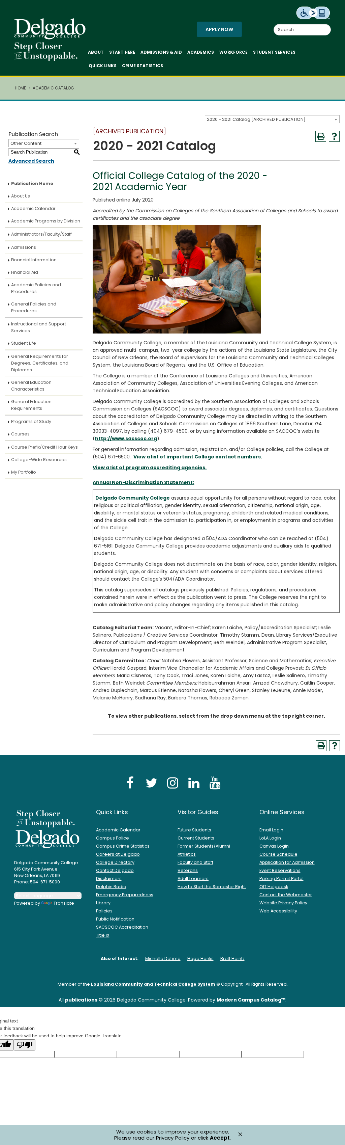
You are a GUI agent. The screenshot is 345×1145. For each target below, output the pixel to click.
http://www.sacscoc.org (126, 438)
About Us (20, 196)
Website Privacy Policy (283, 903)
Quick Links (103, 66)
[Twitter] (151, 782)
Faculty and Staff (195, 862)
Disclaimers (109, 878)
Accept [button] (220, 1138)
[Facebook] (130, 782)
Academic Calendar (33, 208)
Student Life (23, 343)
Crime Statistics (142, 66)
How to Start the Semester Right (212, 886)
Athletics (187, 854)
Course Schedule (278, 854)
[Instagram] (172, 782)
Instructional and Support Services (38, 327)
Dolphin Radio (111, 886)
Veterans (188, 870)
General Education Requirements (31, 405)
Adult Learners (193, 878)
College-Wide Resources (39, 459)
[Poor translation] (24, 1044)
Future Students (194, 830)
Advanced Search (31, 161)
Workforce (233, 52)
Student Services (274, 52)
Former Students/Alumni (204, 846)
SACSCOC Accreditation (122, 927)
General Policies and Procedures (33, 307)
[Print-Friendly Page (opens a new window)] (320, 136)
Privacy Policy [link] (172, 1137)
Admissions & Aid (161, 52)
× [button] (240, 1134)
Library (103, 903)
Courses (20, 434)
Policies (104, 911)
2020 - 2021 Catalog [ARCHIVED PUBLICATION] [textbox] (256, 119)
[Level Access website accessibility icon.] (313, 12)
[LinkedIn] (194, 782)
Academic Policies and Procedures (36, 288)
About (96, 52)
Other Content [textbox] (25, 143)
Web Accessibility (278, 911)
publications (81, 999)
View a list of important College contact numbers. (197, 456)
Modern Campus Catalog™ (251, 999)
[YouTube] (215, 782)
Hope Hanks (200, 958)
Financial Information (34, 260)
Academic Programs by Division (45, 221)
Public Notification (115, 919)
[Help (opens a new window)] (334, 136)
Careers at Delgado (118, 854)
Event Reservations (280, 870)
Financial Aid (24, 272)
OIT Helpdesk (273, 886)
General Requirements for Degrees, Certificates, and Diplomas (39, 363)
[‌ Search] (327, 26)
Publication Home (32, 183)
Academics (200, 52)
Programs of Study (31, 421)
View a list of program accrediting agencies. (150, 467)
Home (20, 88)
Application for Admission (287, 862)
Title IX (102, 935)
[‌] (52, 37)
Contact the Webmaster (285, 895)
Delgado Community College (132, 498)
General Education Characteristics (31, 385)
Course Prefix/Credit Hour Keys (44, 447)
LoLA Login (270, 838)
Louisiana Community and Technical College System (153, 984)
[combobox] (272, 119)
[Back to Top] (333, 1137)
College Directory (115, 862)
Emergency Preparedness (124, 895)
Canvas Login (274, 846)
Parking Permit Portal (281, 878)
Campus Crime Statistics (123, 846)
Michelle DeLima (163, 958)
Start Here (122, 52)
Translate (64, 903)
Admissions (23, 247)
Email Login (271, 830)
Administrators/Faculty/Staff (41, 234)
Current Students (196, 838)
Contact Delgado (115, 870)
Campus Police (112, 838)
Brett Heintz (232, 958)
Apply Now (219, 29)
